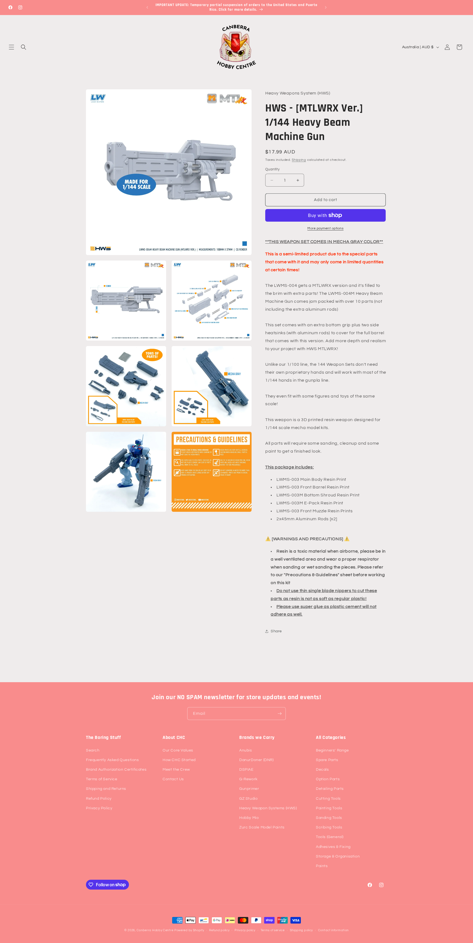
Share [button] (276, 631)
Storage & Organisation (338, 856)
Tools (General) (330, 837)
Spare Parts (327, 760)
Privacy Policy (99, 808)
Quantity (272, 169)
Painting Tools (329, 808)
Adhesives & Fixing (333, 846)
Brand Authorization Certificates (116, 769)
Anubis (245, 750)
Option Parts (328, 779)
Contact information (333, 929)
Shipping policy (301, 929)
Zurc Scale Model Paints (262, 827)
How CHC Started (179, 760)
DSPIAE (246, 769)
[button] (11, 47)
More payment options (325, 228)
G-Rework (248, 779)
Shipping (299, 160)
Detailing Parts (330, 789)
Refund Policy (99, 798)
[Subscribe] (279, 713)
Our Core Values (178, 750)
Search (93, 750)
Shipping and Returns (106, 789)
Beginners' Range (332, 750)
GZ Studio (248, 798)
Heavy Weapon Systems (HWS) (268, 808)
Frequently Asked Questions (112, 760)
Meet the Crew (176, 769)
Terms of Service (101, 779)
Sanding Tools (329, 817)
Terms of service (273, 929)
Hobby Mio (249, 817)
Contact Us (173, 779)
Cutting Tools (328, 798)
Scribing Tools (329, 827)
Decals (322, 769)
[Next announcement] (326, 7)
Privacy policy (245, 929)
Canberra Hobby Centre (155, 930)
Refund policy (219, 929)
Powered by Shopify (189, 930)
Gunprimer (249, 789)
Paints (322, 866)
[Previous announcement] (147, 7)
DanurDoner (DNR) (256, 760)
